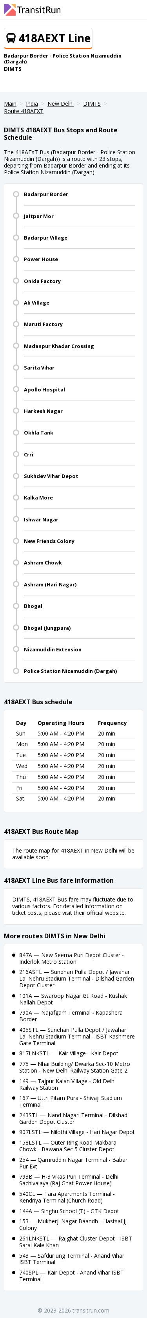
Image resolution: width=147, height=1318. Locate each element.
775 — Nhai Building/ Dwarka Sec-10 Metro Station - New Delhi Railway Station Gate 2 (74, 1067)
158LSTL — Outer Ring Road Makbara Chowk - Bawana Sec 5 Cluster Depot (67, 1146)
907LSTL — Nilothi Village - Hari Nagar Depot (77, 1132)
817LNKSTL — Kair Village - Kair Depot (68, 1053)
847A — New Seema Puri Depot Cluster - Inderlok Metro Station (71, 958)
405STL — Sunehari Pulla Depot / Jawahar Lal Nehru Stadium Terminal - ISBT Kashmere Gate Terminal (77, 1036)
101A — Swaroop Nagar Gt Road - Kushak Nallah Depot (73, 999)
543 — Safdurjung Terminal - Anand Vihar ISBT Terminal (71, 1259)
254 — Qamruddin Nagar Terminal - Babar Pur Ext (73, 1163)
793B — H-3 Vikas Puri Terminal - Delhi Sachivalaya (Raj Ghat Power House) (68, 1180)
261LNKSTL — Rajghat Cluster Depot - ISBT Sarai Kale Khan (75, 1242)
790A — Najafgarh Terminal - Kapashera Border (71, 1016)
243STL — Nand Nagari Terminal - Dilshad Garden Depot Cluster (73, 1118)
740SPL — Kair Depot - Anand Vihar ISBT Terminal (71, 1276)
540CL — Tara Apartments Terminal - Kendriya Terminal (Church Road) (67, 1197)
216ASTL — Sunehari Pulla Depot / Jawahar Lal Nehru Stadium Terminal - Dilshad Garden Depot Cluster (76, 978)
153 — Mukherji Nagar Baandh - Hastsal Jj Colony (73, 1224)
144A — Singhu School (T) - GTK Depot (69, 1211)
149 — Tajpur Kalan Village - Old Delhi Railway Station (67, 1084)
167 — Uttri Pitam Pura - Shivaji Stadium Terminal (70, 1101)
